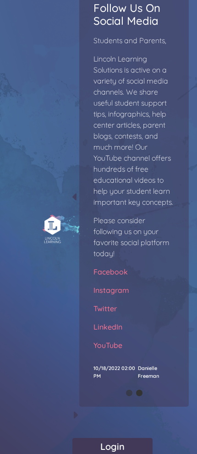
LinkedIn (107, 326)
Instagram (111, 290)
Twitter (105, 308)
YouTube (107, 345)
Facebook (110, 271)
